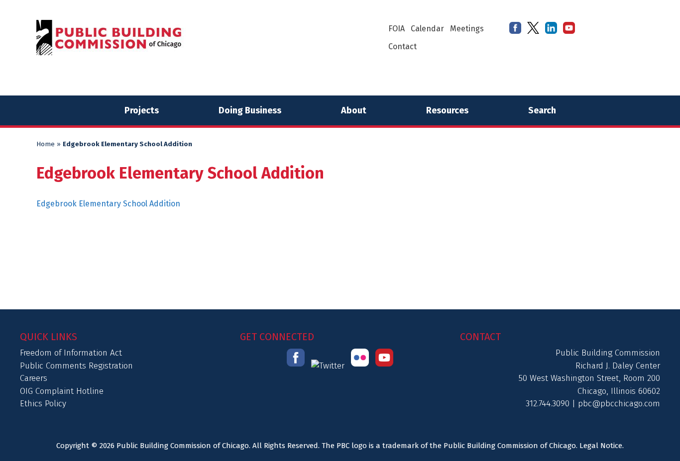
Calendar (427, 28)
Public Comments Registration (76, 366)
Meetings (467, 28)
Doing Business (250, 110)
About (353, 110)
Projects (141, 110)
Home (45, 144)
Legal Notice (600, 445)
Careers (33, 378)
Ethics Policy (43, 403)
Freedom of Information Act (71, 353)
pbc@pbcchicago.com (619, 403)
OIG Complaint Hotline (62, 391)
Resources (447, 110)
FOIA (396, 28)
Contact (402, 46)
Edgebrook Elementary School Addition (108, 203)
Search (542, 110)
